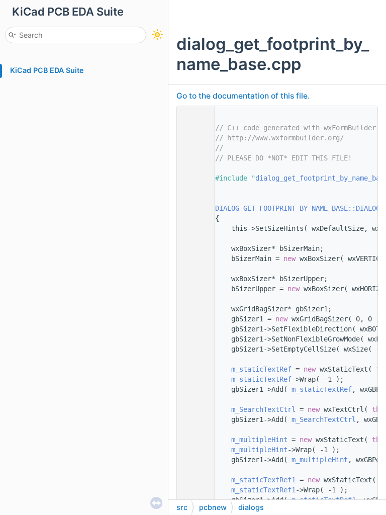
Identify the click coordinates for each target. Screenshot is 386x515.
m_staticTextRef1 (263, 480)
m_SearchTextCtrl (263, 409)
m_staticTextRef (261, 369)
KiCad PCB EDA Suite (47, 70)
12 (193, 208)
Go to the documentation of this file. (243, 96)
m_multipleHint (259, 440)
